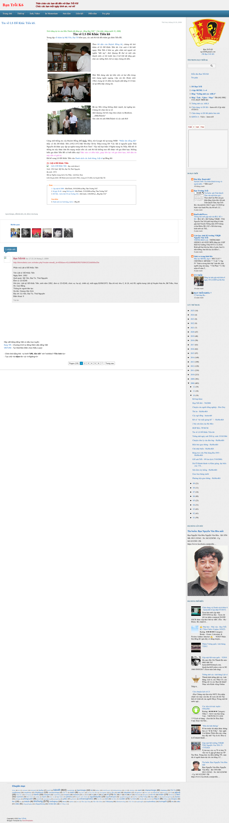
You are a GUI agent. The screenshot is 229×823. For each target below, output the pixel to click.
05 (194, 500)
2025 (193, 310)
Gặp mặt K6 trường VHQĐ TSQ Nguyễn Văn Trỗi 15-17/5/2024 (213, 745)
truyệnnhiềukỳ (151, 801)
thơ (13, 801)
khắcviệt (137, 794)
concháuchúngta (54, 792)
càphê (139, 790)
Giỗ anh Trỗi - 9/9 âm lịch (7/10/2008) (207, 459)
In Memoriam (51, 13)
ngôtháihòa (68, 797)
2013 (193, 362)
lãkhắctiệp (171, 794)
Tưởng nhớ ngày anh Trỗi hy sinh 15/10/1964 (209, 436)
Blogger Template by (20, 821)
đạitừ (118, 792)
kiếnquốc (145, 794)
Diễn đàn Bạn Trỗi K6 (200, 74)
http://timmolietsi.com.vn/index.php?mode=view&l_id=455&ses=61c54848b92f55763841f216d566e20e (56, 262)
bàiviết (56, 790)
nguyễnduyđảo (95, 797)
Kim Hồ (152, 794)
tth (172, 801)
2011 (193, 370)
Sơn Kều (99, 799)
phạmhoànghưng (166, 797)
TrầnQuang (109, 801)
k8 (125, 794)
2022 (193, 323)
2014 (193, 357)
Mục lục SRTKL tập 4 (202, 258)
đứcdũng (165, 792)
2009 (193, 379)
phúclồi (39, 799)
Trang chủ (7, 13)
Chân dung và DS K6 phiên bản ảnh (205, 113)
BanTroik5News (200, 214)
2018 (193, 340)
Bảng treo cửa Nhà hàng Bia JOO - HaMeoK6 (206, 453)
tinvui (64, 801)
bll (91, 790)
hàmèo (36, 795)
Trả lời (16, 300)
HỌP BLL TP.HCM (200, 428)
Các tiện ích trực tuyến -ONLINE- (211, 707)
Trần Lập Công (86, 801)
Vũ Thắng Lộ (63, 804)
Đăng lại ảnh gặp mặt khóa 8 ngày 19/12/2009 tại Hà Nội (214, 278)
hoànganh (47, 794)
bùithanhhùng (117, 790)
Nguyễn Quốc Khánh (81, 797)
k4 (97, 794)
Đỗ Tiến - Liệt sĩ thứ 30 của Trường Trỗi (65, 194)
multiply (37, 797)
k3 (92, 794)
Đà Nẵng (112, 792)
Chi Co (173, 790)
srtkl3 (106, 799)
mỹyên (44, 797)
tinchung (34, 214)
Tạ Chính (133, 799)
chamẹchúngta (150, 790)
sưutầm (122, 799)
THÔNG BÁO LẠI (201, 240)
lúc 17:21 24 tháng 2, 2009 (37, 259)
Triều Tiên (131, 801)
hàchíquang (28, 794)
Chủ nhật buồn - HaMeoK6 (203, 448)
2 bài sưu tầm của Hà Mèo (202, 423)
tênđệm (142, 799)
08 (194, 487)
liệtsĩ (28, 214)
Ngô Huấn (60, 797)
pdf (158, 797)
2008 (193, 383)
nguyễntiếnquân (111, 797)
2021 (193, 327)
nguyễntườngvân (125, 797)
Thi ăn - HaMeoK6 (200, 411)
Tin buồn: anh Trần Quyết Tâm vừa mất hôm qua (213, 194)
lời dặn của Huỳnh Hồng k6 (109, 44)
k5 (102, 794)
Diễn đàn (93, 13)
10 (194, 395)
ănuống (41, 790)
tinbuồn (27, 801)
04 (194, 505)
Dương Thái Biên (92, 792)
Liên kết (79, 13)
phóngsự (18, 799)
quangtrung (47, 799)
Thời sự (20, 13)
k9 (130, 794)
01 (194, 517)
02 (194, 513)
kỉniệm (161, 795)
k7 (120, 794)
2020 (193, 332)
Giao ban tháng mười (200, 474)
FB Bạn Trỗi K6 (208, 54)
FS (171, 792)
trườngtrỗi (163, 801)
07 (194, 492)
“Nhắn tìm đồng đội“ (127, 141)
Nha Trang (143, 797)
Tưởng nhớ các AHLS (200, 103)
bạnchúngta (9, 214)
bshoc (98, 790)
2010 (193, 374)
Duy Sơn (81, 792)
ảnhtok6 (33, 790)
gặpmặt (177, 792)
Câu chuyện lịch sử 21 (201, 691)
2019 (193, 336)
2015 (193, 353)
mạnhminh (19, 797)
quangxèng (56, 799)
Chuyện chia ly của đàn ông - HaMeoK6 (208, 440)
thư (21, 801)
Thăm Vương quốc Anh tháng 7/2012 (213, 645)
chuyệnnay (27, 792)
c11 (126, 790)
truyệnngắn (139, 801)
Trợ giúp (106, 13)
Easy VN (7, 345)
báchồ (49, 790)
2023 (193, 319)
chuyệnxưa (39, 792)
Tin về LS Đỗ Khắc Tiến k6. (203, 432)
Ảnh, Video (35, 13)
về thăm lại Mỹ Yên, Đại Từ (66, 37)
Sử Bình (114, 799)
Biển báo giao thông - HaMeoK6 (205, 444)
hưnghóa (67, 794)
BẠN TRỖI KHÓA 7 (202, 292)
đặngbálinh (127, 792)
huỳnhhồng (57, 794)
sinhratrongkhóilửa (86, 799)
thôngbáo (174, 799)
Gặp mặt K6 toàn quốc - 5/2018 (214, 657)
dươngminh (103, 792)
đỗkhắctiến (19, 214)
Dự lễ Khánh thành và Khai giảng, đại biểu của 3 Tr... (209, 464)
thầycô (156, 799)
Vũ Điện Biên (52, 804)
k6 (25, 214)
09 (194, 483)
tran (78, 801)
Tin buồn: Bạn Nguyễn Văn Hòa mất (206, 531)
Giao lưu (19, 794)
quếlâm (65, 799)
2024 (193, 314)
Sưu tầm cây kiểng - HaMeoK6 (204, 470)
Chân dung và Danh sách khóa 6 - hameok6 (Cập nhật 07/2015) (215, 608)
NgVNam (135, 797)
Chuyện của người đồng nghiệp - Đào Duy (208, 407)
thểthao (165, 799)
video (17, 804)
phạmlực (177, 797)
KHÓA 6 (195, 116)
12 (194, 386)
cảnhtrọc (132, 790)
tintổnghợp (54, 801)
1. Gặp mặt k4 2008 (57, 189)
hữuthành (76, 794)
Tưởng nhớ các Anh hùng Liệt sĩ (215, 674)
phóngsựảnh (28, 799)
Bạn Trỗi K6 (13, 5)
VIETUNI (7, 348)
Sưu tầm (67, 13)
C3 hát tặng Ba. (200, 295)
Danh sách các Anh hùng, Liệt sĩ (63, 202)
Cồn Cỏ (65, 792)
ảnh (19, 790)
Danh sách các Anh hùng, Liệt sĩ (89, 158)
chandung (163, 790)
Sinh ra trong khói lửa (203, 256)
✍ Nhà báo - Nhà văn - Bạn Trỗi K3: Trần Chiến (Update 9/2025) (213, 628)
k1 (83, 794)
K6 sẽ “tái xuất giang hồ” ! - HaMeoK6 (208, 419)
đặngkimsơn (138, 792)
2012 (193, 366)
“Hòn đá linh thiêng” (210, 726)
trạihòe (71, 801)
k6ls (115, 794)
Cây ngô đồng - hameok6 (202, 415)
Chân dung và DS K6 (199, 107)
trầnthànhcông (120, 801)
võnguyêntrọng (40, 804)
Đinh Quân (148, 792)
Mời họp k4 (70, 191)
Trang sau (109, 363)
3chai (13, 790)
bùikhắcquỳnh (107, 790)
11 (194, 391)
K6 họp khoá (197, 399)
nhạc (152, 797)
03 (194, 509)
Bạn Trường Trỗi (201, 190)
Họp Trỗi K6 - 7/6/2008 (201, 403)
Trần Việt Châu (97, 801)
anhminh (25, 790)
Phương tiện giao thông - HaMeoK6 (206, 478)
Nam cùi (52, 797)
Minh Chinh (30, 797)
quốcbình (74, 799)
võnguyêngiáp (27, 804)
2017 (193, 344)
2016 (193, 349)
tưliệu (178, 801)
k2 (87, 794)
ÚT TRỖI (198, 275)
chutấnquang (16, 792)
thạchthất (149, 799)
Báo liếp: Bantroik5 (202, 179)
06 (194, 496)
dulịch (72, 792)
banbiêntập (70, 790)
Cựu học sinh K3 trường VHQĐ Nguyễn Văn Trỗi (207, 236)
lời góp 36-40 (57, 191)
